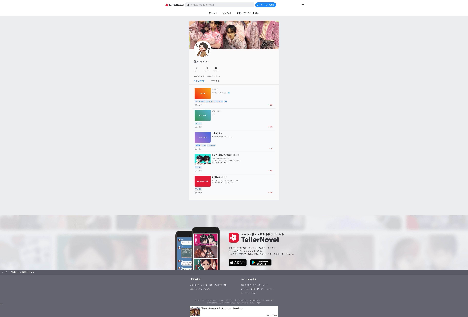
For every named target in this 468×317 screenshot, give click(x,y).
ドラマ (247, 293)
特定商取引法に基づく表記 (256, 300)
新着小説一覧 (194, 285)
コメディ (254, 293)
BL (242, 293)
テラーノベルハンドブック (209, 300)
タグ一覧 (204, 285)
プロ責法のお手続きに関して (232, 303)
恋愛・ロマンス (246, 285)
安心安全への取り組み (241, 300)
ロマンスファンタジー (260, 285)
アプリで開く (216, 81)
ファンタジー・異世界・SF (250, 289)
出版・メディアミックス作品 (200, 289)
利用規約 (197, 300)
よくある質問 (269, 300)
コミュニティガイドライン (225, 300)
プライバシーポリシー (248, 303)
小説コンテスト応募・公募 (218, 285)
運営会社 (258, 303)
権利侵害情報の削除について (215, 303)
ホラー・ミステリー (267, 289)
